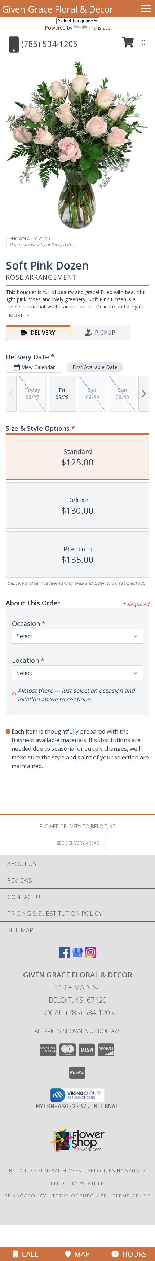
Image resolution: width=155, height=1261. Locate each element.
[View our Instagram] (90, 956)
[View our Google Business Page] (77, 956)
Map (80, 1254)
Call (28, 1254)
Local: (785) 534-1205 (77, 1012)
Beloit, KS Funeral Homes (45, 1170)
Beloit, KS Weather (77, 1183)
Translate (99, 27)
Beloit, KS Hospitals (117, 1170)
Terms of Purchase (79, 1195)
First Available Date (95, 367)
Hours (133, 1254)
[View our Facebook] (64, 956)
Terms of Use (131, 1195)
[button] (134, 45)
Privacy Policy (25, 1195)
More (16, 315)
